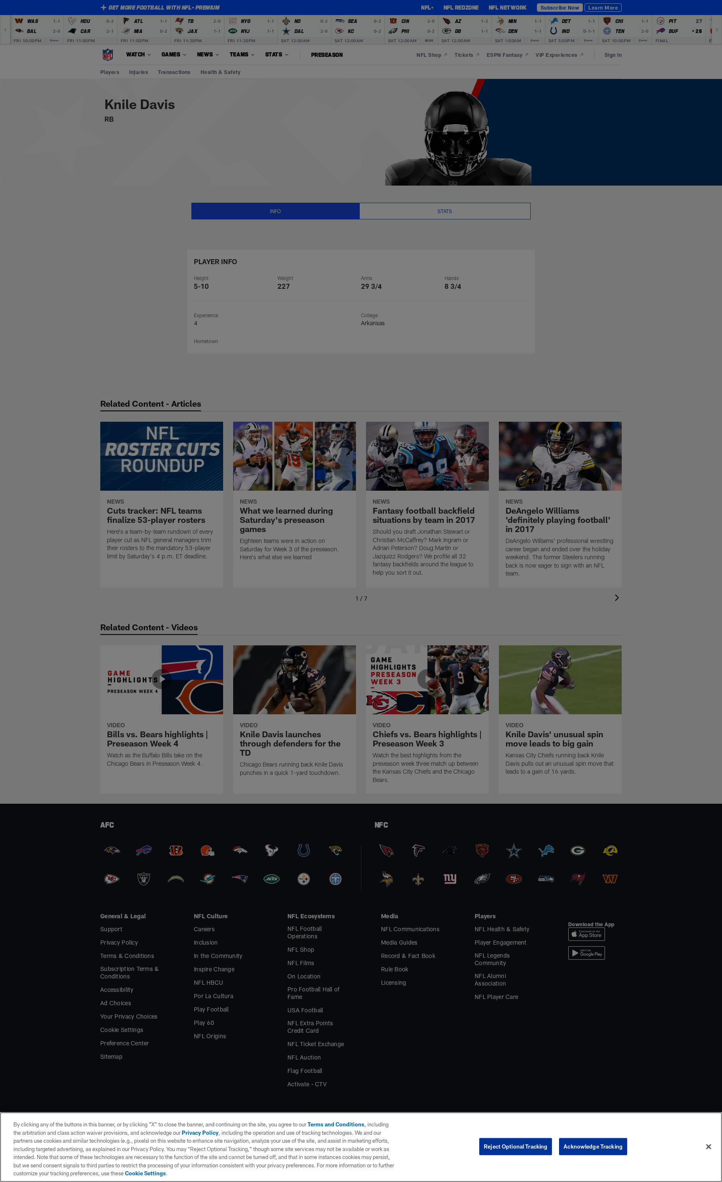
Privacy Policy (200, 1132)
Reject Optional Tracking (515, 1146)
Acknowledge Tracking (593, 1146)
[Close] (708, 1146)
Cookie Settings (145, 1173)
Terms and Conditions (336, 1124)
